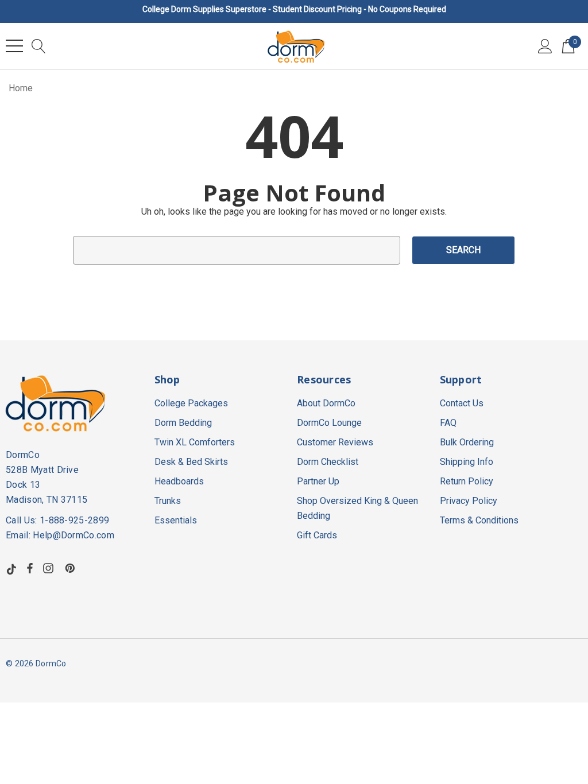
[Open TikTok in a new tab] (11, 568)
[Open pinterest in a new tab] (72, 568)
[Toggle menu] (14, 46)
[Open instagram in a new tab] (50, 568)
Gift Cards (317, 535)
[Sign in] (545, 45)
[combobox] (236, 250)
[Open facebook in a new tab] (30, 568)
